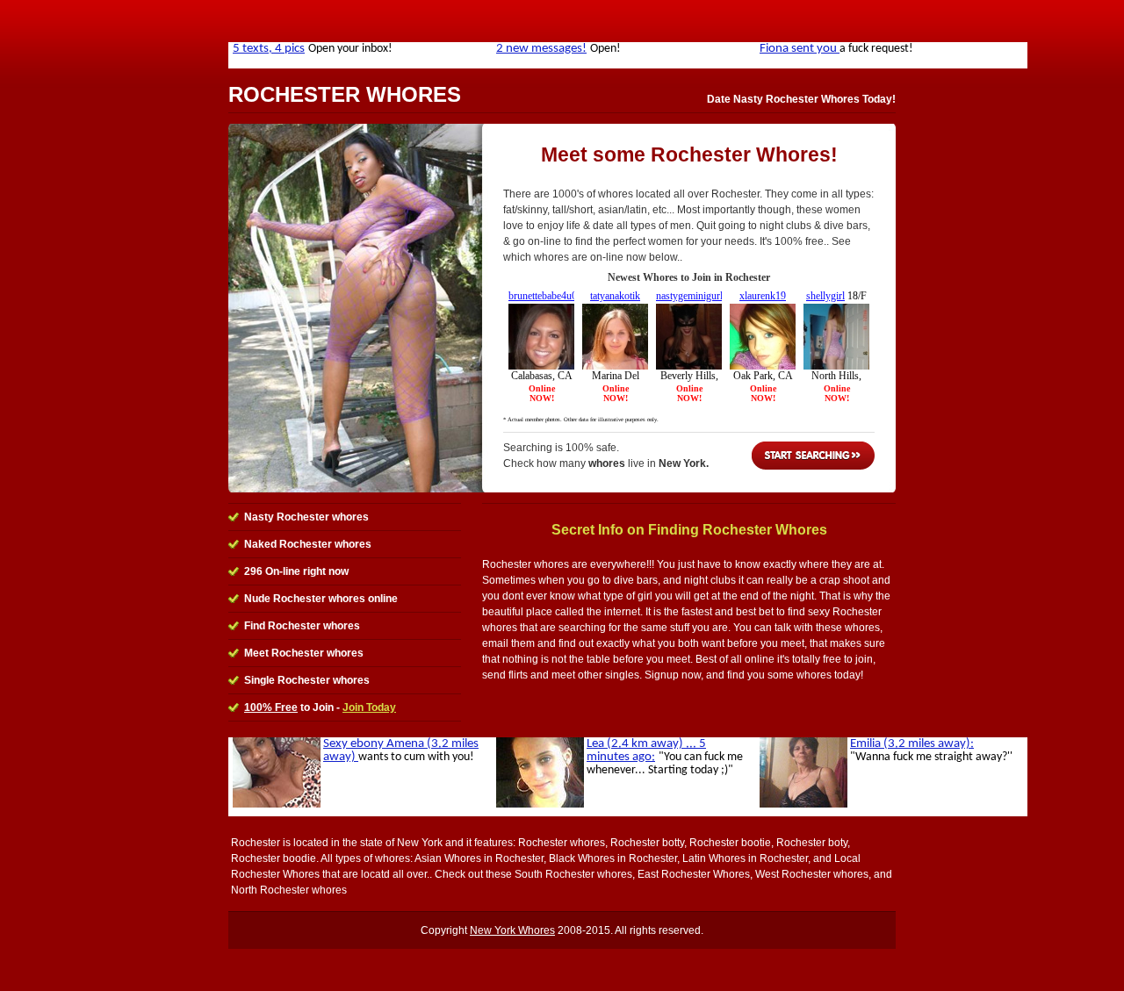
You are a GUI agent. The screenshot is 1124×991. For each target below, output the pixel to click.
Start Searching (813, 456)
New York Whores (512, 930)
